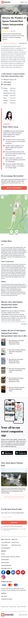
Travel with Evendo (6, 542)
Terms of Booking (21, 606)
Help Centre (4, 596)
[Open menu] (26, 2)
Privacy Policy (6, 530)
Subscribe (14, 522)
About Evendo (15, 542)
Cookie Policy (20, 529)
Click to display (7, 82)
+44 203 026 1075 (6, 565)
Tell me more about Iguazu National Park (14, 497)
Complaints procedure (6, 599)
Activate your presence (14, 188)
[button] (14, 213)
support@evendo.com (6, 568)
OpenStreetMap (4, 194)
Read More (24, 323)
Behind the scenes (16, 545)
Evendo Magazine (5, 548)
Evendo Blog (4, 545)
